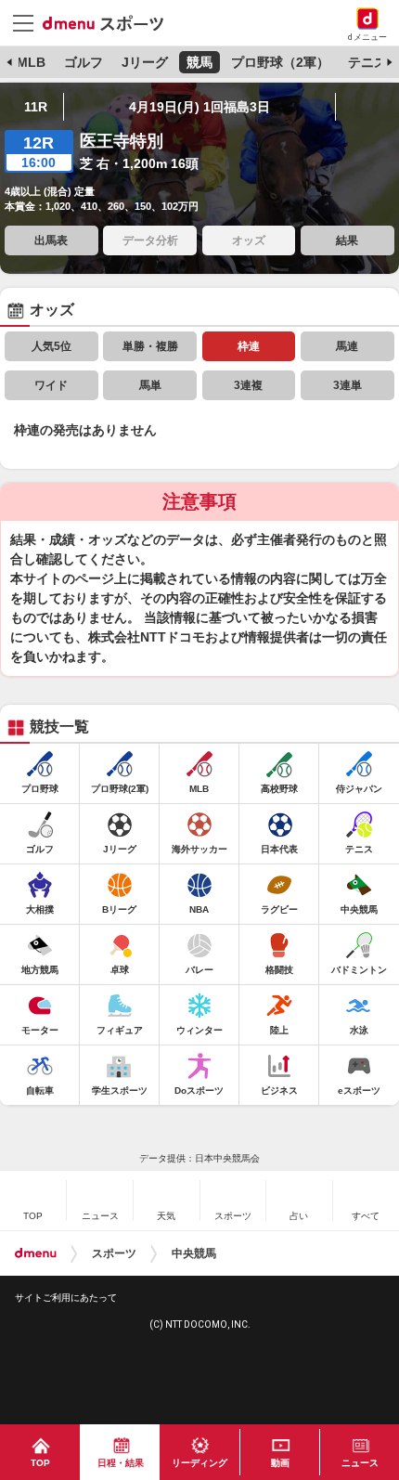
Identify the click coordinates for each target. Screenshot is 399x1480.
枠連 (249, 346)
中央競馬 (194, 1253)
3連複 (248, 385)
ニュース (360, 1463)
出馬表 (51, 240)
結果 (347, 240)
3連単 (347, 385)
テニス (367, 62)
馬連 (347, 346)
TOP (40, 1463)
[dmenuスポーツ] (110, 22)
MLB (31, 62)
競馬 (199, 62)
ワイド (51, 385)
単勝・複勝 (150, 346)
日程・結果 (120, 1463)
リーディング (199, 1463)
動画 (280, 1463)
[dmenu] (35, 1253)
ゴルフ (83, 62)
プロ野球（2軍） (280, 62)
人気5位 (51, 346)
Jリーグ (145, 62)
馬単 (150, 385)
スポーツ (114, 1253)
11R (35, 106)
